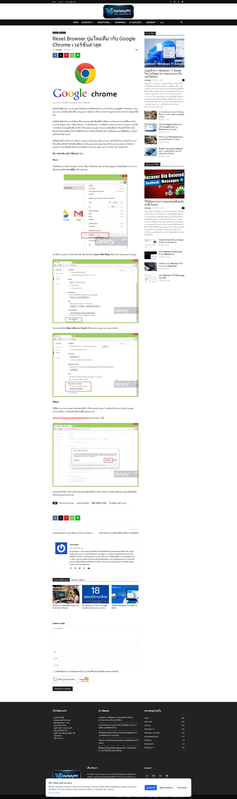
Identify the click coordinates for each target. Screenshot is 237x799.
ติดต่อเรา (129, 797)
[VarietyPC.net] (118, 12)
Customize (182, 788)
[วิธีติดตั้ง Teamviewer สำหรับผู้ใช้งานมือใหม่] (125, 594)
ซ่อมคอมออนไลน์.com (62, 720)
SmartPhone (103, 22)
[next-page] (58, 612)
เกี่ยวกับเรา (120, 797)
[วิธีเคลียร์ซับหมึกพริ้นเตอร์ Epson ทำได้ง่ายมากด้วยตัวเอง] (150, 243)
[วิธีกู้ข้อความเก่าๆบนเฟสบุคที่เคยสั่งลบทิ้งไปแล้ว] (164, 184)
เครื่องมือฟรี (150, 22)
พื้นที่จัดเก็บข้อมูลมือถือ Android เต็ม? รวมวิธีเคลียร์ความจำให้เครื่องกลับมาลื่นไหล (170, 151)
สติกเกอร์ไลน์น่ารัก (61, 730)
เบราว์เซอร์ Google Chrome (117, 503)
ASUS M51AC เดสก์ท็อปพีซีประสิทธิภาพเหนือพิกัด (118, 533)
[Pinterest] (66, 55)
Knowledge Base (70, 2)
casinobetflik (165, 797)
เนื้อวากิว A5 (58, 738)
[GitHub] (174, 1)
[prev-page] (54, 612)
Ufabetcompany (152, 797)
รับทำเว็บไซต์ (59, 717)
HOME (75, 22)
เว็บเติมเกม (58, 735)
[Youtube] (90, 568)
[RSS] (178, 1)
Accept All (151, 788)
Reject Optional (166, 788)
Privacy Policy (54, 793)
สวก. (162, 22)
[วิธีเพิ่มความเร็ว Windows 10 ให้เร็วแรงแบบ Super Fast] (150, 266)
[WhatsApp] (72, 55)
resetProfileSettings (82, 503)
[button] (181, 22)
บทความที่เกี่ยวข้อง (61, 580)
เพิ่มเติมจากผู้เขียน (78, 580)
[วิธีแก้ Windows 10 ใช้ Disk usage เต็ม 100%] (150, 278)
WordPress (120, 22)
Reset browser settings (66, 503)
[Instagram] (76, 568)
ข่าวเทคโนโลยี (134, 22)
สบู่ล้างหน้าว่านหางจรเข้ (63, 728)
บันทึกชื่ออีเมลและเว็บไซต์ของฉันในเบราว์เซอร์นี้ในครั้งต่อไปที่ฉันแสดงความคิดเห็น (86, 671)
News (54, 2)
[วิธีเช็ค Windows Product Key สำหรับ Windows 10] (150, 254)
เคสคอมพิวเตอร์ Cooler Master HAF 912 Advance (72, 533)
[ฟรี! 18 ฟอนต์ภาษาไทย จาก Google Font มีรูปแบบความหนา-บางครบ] (95, 594)
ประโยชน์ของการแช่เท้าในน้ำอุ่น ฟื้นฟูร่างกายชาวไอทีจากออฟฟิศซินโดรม (171, 114)
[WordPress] (182, 1)
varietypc (59, 50)
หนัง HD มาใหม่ (140, 797)
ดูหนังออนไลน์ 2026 (178, 797)
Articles (60, 2)
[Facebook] (170, 1)
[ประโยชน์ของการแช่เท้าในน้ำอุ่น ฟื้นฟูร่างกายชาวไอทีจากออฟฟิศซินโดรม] (150, 115)
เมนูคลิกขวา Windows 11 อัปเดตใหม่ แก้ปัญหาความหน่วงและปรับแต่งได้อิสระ (163, 73)
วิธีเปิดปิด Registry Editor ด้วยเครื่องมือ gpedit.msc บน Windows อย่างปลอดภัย (170, 126)
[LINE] (77, 55)
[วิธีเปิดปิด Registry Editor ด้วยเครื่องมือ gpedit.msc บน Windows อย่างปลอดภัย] (150, 127)
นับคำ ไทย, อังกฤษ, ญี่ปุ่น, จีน (64, 733)
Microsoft (87, 22)
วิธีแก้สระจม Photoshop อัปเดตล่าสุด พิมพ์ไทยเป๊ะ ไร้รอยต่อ (118, 741)
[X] (60, 55)
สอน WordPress (60, 725)
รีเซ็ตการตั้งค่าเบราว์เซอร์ (99, 503)
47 (183, 208)
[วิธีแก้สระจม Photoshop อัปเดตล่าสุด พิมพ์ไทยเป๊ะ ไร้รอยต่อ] (66, 594)
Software (62, 33)
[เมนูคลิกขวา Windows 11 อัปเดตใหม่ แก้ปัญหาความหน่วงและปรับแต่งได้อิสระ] (164, 53)
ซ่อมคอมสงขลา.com (61, 723)
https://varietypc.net (76, 548)
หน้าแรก (55, 29)
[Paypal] (81, 568)
